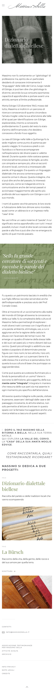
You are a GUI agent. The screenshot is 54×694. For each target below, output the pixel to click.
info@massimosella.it (17, 632)
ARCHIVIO (6, 654)
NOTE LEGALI (8, 670)
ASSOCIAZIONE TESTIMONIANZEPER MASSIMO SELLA (17, 646)
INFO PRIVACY (9, 667)
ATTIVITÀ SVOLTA (10, 651)
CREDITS (6, 673)
